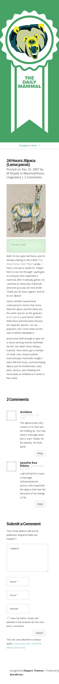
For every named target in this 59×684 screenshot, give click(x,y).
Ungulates (14, 177)
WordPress (16, 674)
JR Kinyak (13, 173)
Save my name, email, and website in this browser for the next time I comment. (25, 622)
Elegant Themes (34, 670)
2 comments (33, 177)
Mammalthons (33, 173)
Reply (40, 453)
